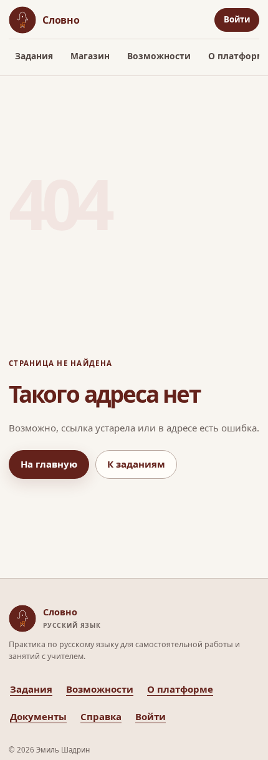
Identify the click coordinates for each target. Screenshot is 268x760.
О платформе (180, 689)
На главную (49, 464)
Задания (34, 56)
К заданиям (136, 464)
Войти (237, 19)
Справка (101, 716)
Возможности (159, 56)
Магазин (90, 56)
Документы (38, 716)
